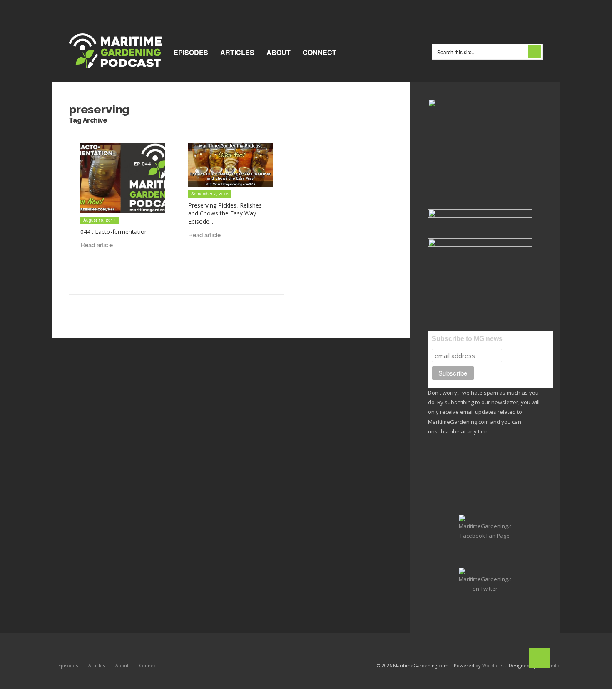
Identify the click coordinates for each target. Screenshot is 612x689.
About (278, 52)
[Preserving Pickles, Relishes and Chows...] (230, 165)
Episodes (191, 52)
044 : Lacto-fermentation (114, 232)
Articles (237, 52)
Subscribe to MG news (467, 338)
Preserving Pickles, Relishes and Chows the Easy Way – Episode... (225, 213)
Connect (319, 52)
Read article (97, 244)
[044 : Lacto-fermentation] (122, 178)
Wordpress (494, 665)
